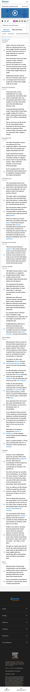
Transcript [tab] (6, 30)
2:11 (4, 211)
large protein (18, 363)
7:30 (4, 581)
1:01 (4, 128)
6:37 (4, 518)
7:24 (4, 571)
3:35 (4, 316)
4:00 (4, 349)
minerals (18, 225)
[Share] (25, 6)
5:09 (4, 433)
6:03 (4, 491)
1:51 (4, 188)
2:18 (4, 228)
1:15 (4, 146)
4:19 (4, 375)
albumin (8, 223)
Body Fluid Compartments (22, 33)
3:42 (4, 329)
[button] (15, 13)
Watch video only (5, 39)
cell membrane (21, 380)
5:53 (4, 478)
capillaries (9, 239)
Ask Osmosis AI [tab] (21, 690)
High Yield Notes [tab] (17, 30)
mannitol (18, 374)
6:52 (4, 535)
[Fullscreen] (27, 21)
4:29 (4, 390)
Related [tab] (6, 690)
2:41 (4, 255)
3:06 (4, 289)
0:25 (4, 79)
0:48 (4, 114)
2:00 (4, 200)
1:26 (4, 159)
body (11, 398)
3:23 (4, 303)
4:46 (4, 405)
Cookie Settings (20, 668)
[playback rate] (25, 21)
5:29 (4, 461)
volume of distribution (13, 508)
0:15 (4, 65)
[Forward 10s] (7, 21)
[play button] (2, 21)
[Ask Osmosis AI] (14, 21)
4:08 (4, 363)
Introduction (11, 33)
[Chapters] (17, 21)
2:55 (4, 276)
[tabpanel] (15, 309)
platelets (11, 215)
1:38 (4, 172)
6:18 (4, 504)
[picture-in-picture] (19, 21)
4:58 (4, 419)
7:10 (4, 552)
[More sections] (26, 29)
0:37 (4, 99)
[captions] (22, 21)
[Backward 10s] (5, 21)
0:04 (4, 50)
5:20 (4, 443)
